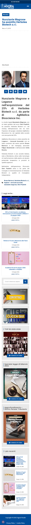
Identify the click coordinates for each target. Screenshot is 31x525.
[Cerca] (25, 281)
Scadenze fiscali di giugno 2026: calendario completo (15, 268)
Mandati (6, 14)
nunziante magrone (10, 184)
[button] (6, 91)
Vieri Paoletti (21, 184)
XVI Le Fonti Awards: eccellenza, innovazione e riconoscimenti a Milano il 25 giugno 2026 (15, 213)
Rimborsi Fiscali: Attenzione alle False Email (16, 241)
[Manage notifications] (3, 522)
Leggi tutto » (15, 220)
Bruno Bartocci (9, 180)
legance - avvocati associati (13, 182)
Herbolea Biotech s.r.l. (22, 180)
